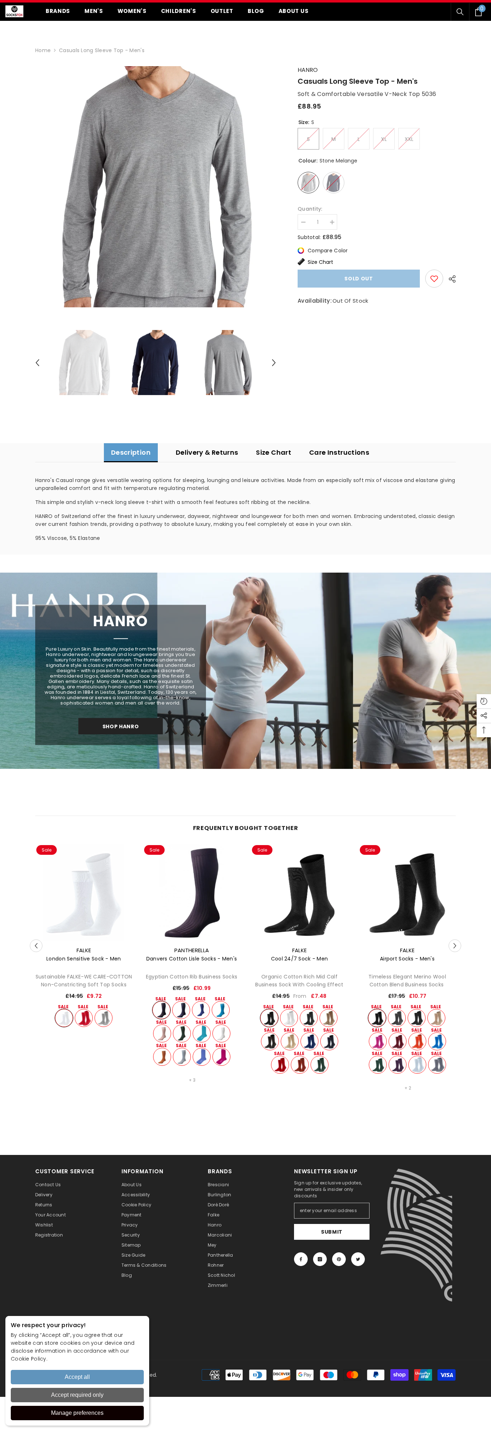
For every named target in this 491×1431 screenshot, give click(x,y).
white (64, 1018)
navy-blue (181, 1010)
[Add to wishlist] (434, 279)
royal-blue (309, 1041)
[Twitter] (358, 1259)
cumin (162, 1057)
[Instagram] (320, 1259)
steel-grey (437, 1065)
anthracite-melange (309, 1018)
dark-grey (397, 1018)
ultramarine (201, 1010)
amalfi (202, 1033)
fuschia (221, 1057)
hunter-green (320, 1065)
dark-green (182, 1033)
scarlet (84, 1018)
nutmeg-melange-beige (436, 1018)
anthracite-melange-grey (417, 1018)
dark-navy (329, 1041)
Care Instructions (339, 452)
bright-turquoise (221, 1010)
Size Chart (320, 262)
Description (131, 452)
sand (290, 1041)
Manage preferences (77, 1413)
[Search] (460, 12)
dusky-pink (162, 1033)
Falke (84, 950)
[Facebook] (301, 1259)
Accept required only (77, 1395)
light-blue (417, 1065)
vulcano (329, 1018)
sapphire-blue (437, 1041)
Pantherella (191, 950)
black (161, 1010)
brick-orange (417, 1041)
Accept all (77, 1377)
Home (43, 50)
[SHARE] (449, 279)
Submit (332, 1231)
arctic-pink (378, 1041)
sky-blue (182, 1057)
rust (300, 1065)
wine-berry (398, 1065)
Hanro (308, 70)
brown (270, 1041)
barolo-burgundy (398, 1041)
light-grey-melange (104, 1018)
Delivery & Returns (207, 452)
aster (202, 1057)
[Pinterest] (339, 1259)
